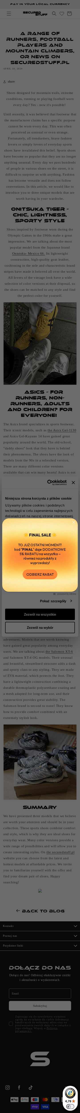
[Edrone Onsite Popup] (40, 556)
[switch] (70, 1106)
